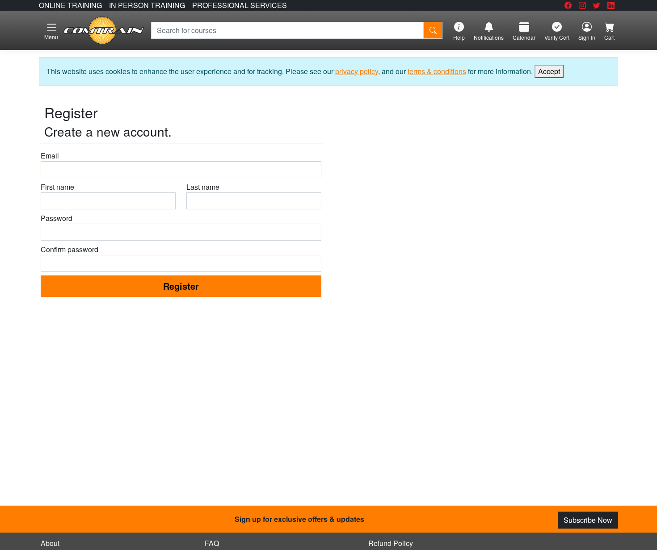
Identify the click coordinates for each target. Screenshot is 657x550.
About (50, 543)
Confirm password (69, 249)
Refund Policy (390, 543)
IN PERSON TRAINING (147, 5)
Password (56, 218)
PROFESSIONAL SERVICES (239, 5)
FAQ (212, 543)
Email (50, 155)
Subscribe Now (588, 520)
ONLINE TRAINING (70, 5)
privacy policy (356, 71)
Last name (202, 187)
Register (181, 285)
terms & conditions (437, 71)
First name (57, 187)
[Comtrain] (103, 30)
